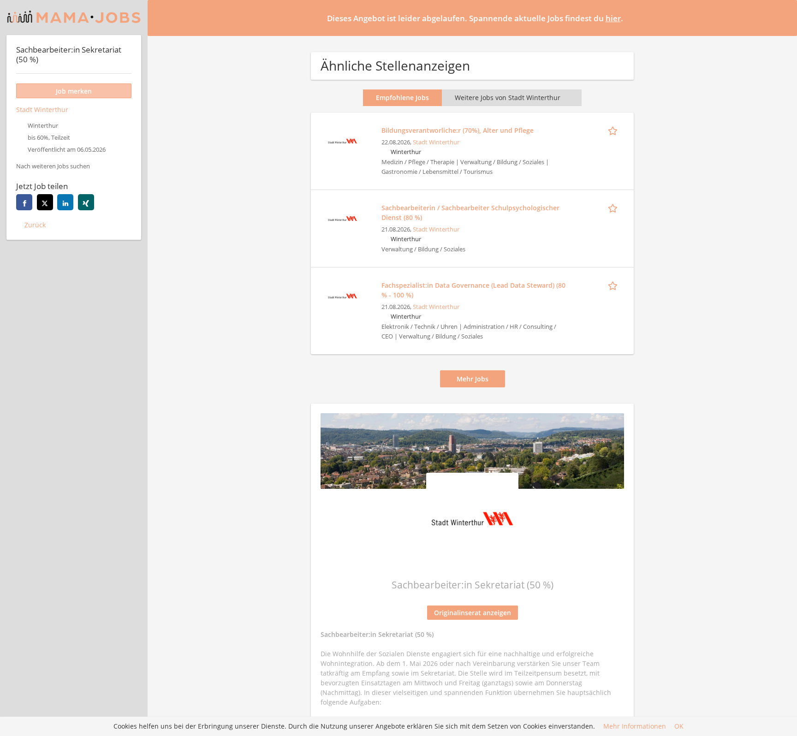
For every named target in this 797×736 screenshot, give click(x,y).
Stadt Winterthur (436, 142)
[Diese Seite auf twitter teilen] (45, 202)
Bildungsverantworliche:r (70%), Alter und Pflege (457, 130)
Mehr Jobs (472, 378)
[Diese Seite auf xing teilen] (86, 202)
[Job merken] (614, 130)
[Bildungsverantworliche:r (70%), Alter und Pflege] (342, 140)
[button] (782, 17)
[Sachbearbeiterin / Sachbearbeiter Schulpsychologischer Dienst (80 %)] (342, 217)
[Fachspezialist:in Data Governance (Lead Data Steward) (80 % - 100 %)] (342, 295)
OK (679, 726)
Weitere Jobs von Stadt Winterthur (507, 97)
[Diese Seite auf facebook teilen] (24, 202)
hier (613, 18)
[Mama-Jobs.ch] (73, 17)
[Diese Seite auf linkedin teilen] (65, 202)
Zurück (35, 224)
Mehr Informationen (634, 726)
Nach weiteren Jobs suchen (53, 166)
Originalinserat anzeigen (472, 612)
